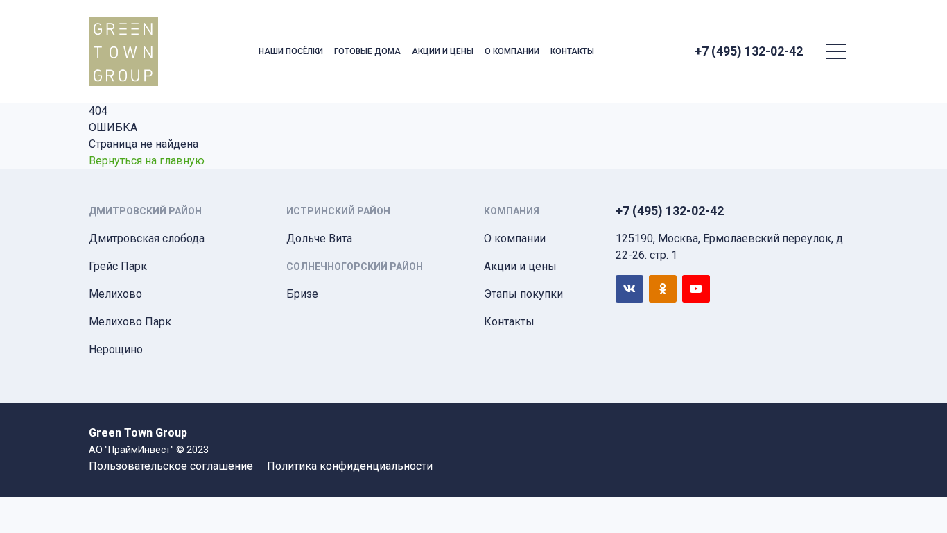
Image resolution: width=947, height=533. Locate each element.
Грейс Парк (118, 266)
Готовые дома (367, 51)
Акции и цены (443, 51)
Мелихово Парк (130, 321)
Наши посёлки (291, 51)
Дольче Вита (319, 238)
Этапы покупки (523, 294)
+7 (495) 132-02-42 (749, 51)
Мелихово (115, 294)
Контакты (572, 51)
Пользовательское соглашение (171, 466)
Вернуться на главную (147, 160)
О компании (512, 51)
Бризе (302, 294)
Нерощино (116, 349)
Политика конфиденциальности (350, 466)
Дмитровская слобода (147, 238)
